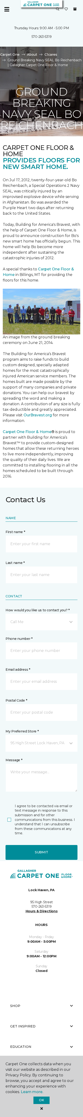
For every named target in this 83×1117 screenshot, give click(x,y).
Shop (15, 1006)
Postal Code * (16, 700)
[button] (57, 9)
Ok (41, 1100)
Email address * (18, 669)
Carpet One (10, 54)
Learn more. (32, 1092)
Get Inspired (23, 1026)
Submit (41, 852)
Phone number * (19, 638)
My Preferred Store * (22, 731)
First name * (15, 532)
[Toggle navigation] (7, 9)
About (32, 54)
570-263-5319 (42, 37)
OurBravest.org (38, 415)
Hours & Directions (42, 911)
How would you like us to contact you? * (38, 610)
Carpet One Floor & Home (27, 432)
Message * (14, 760)
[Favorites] (66, 9)
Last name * (15, 562)
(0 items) (75, 9)
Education (20, 1047)
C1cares (50, 54)
